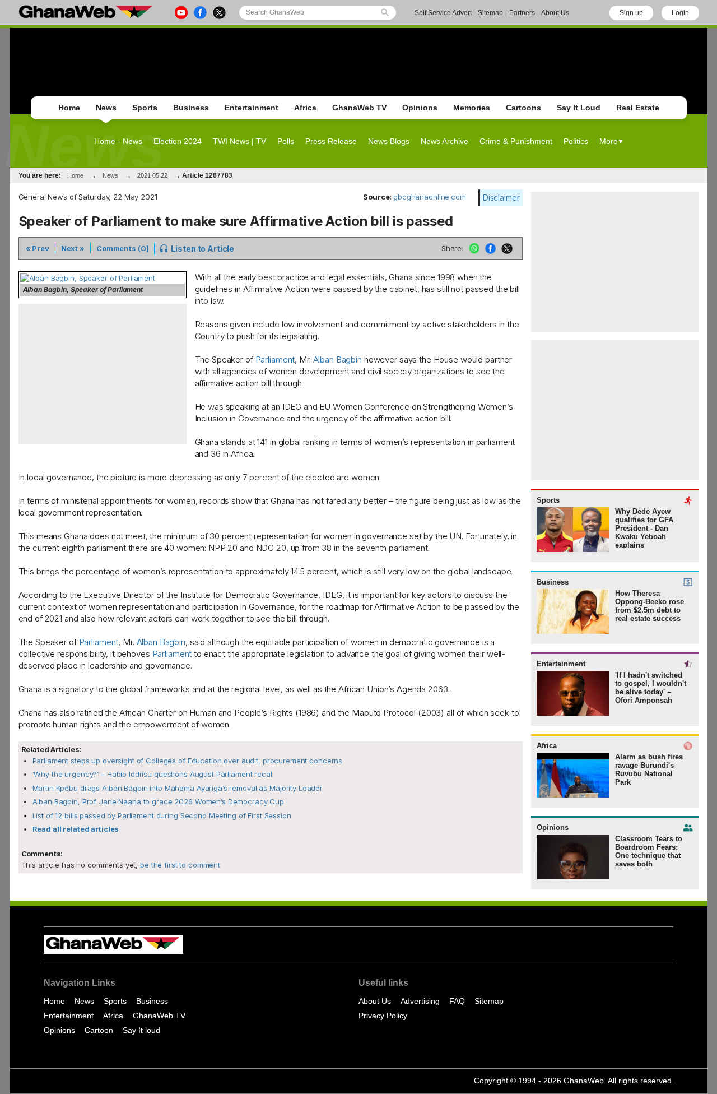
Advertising (420, 1000)
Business (191, 107)
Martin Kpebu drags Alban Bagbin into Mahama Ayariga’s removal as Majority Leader (177, 788)
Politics (576, 141)
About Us (555, 13)
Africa (305, 107)
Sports (144, 107)
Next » (73, 248)
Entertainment (251, 107)
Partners (522, 13)
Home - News (118, 141)
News (106, 107)
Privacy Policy (382, 1015)
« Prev (37, 248)
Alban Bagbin (337, 359)
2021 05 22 (152, 175)
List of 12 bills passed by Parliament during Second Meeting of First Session (161, 815)
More (608, 141)
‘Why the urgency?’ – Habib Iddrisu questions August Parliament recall (153, 773)
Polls (285, 141)
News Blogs (388, 141)
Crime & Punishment (515, 141)
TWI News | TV (239, 141)
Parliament (275, 359)
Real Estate (637, 107)
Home (69, 107)
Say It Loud (578, 107)
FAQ (457, 1000)
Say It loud (141, 1030)
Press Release (331, 141)
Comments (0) (122, 248)
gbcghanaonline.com (429, 196)
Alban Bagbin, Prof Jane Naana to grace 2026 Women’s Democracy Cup (158, 801)
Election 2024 (177, 141)
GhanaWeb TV (359, 107)
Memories (471, 107)
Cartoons (523, 107)
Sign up (631, 13)
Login (680, 13)
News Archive (444, 141)
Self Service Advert (443, 13)
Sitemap (490, 13)
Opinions (419, 107)
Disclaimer (501, 197)
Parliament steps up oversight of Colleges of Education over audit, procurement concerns (187, 760)
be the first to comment (179, 864)
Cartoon (99, 1030)
